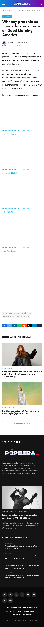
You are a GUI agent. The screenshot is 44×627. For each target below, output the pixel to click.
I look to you (26, 313)
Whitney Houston (23, 316)
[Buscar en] (40, 3)
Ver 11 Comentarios (22, 423)
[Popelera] (22, 3)
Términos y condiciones (22, 614)
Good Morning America (11, 313)
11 (19, 46)
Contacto (10, 611)
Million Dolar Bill (9, 316)
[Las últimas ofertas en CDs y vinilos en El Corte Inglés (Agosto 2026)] (22, 393)
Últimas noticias (30, 608)
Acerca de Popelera (12, 608)
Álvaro (11, 43)
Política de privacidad (26, 611)
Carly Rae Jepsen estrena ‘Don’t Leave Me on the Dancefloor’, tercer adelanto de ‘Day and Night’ (22, 374)
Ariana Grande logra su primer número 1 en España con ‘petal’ (21, 547)
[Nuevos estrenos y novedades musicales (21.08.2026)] (22, 497)
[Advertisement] (22, 282)
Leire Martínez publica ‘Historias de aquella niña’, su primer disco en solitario (23, 557)
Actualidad (7, 16)
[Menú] (3, 3)
